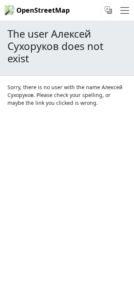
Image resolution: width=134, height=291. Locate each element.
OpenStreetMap (43, 10)
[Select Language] (108, 10)
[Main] (124, 10)
